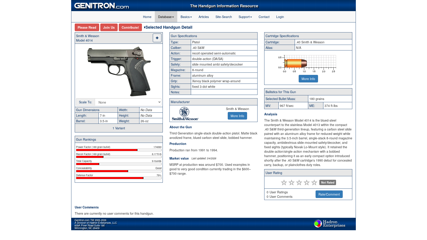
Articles (204, 16)
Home (147, 16)
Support (244, 16)
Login (280, 16)
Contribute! (130, 27)
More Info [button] (237, 116)
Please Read (87, 27)
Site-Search (224, 16)
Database (165, 16)
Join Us (109, 27)
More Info (308, 78)
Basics (185, 16)
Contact (264, 16)
